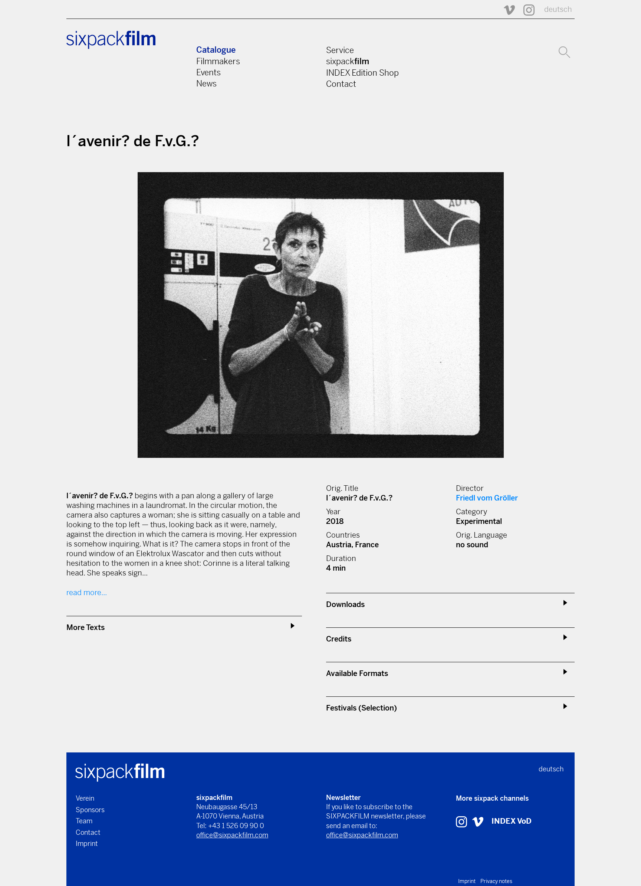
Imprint (87, 843)
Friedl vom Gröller (487, 498)
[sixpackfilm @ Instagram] (526, 9)
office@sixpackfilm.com (232, 835)
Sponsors (90, 809)
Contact (341, 84)
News (206, 83)
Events (208, 72)
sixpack (347, 61)
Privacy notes (496, 881)
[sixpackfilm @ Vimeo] (506, 9)
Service (340, 50)
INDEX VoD (512, 821)
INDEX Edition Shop (362, 73)
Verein (85, 798)
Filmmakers (218, 61)
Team (84, 821)
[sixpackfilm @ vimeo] (477, 821)
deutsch (558, 9)
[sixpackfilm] (119, 772)
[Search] (564, 51)
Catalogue (216, 50)
